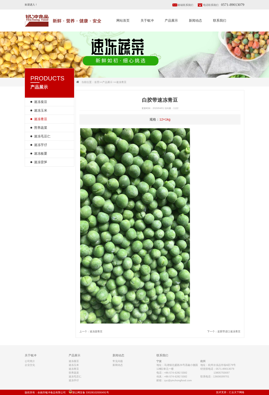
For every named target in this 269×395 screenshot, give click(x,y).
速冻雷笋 (40, 162)
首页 (96, 82)
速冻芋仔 (40, 145)
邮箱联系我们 (185, 4)
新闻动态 (195, 20)
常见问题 (118, 361)
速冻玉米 (40, 110)
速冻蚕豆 (40, 102)
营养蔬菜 (40, 128)
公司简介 (30, 361)
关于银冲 (147, 20)
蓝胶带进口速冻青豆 (228, 331)
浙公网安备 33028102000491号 (90, 392)
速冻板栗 (40, 153)
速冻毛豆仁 (42, 136)
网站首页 (123, 20)
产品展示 (171, 20)
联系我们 (219, 20)
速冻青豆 (121, 82)
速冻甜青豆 (96, 331)
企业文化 (30, 364)
